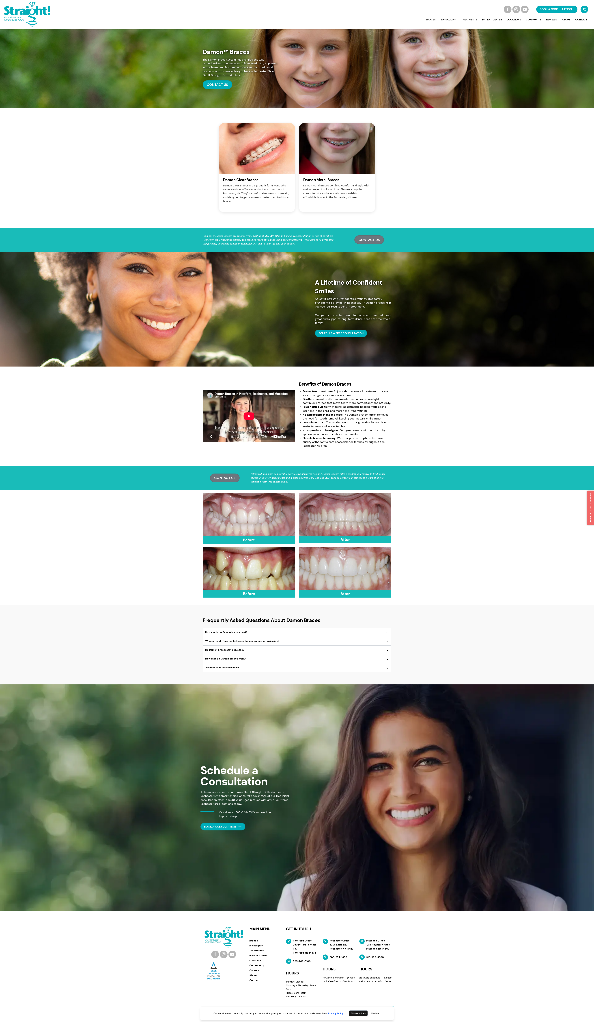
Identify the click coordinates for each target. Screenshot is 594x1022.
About (566, 19)
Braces (431, 19)
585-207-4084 (272, 235)
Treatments (469, 19)
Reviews (551, 19)
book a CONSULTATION (556, 9)
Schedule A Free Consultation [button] (341, 333)
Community (533, 19)
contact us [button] (369, 240)
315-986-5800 (375, 957)
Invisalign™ (448, 19)
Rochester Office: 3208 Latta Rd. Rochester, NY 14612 (341, 944)
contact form (294, 239)
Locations (514, 19)
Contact (581, 19)
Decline (375, 1013)
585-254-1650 (338, 957)
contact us (217, 84)
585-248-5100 (245, 812)
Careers (254, 970)
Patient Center (492, 19)
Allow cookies (358, 1013)
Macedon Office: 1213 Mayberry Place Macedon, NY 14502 (378, 944)
